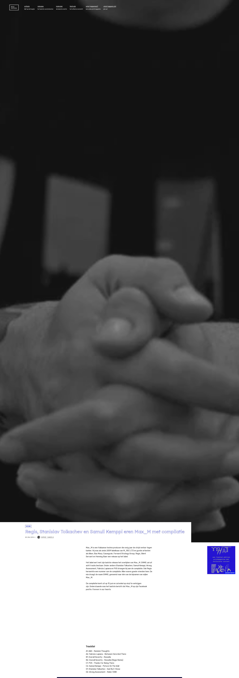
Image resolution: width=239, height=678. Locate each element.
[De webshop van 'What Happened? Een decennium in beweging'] (221, 560)
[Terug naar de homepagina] (14, 7)
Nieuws (28, 526)
